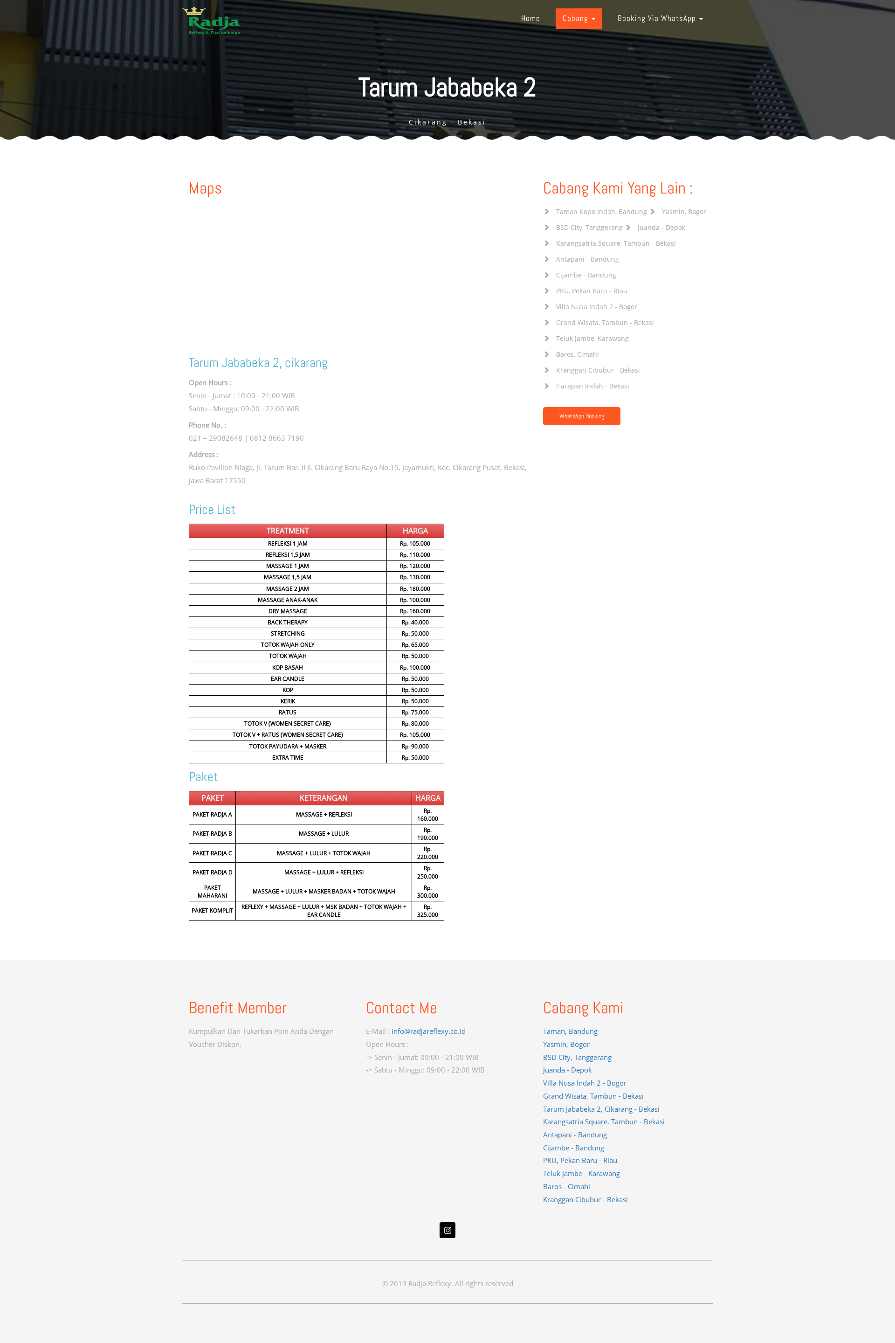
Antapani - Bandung (587, 259)
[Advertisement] (270, 1109)
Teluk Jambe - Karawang (581, 1173)
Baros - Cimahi (566, 1186)
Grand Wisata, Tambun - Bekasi (605, 322)
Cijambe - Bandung (586, 274)
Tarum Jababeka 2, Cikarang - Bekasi (601, 1109)
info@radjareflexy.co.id (429, 1031)
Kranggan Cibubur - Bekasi (598, 370)
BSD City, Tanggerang (589, 227)
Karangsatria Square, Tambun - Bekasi (616, 243)
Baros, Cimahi (577, 354)
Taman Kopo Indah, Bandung (601, 211)
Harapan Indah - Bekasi (592, 385)
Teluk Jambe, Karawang (592, 338)
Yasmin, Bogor (684, 211)
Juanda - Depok (661, 227)
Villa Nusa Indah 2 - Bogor (596, 306)
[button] (579, 18)
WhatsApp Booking (581, 416)
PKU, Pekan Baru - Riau (591, 290)
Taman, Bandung (570, 1031)
